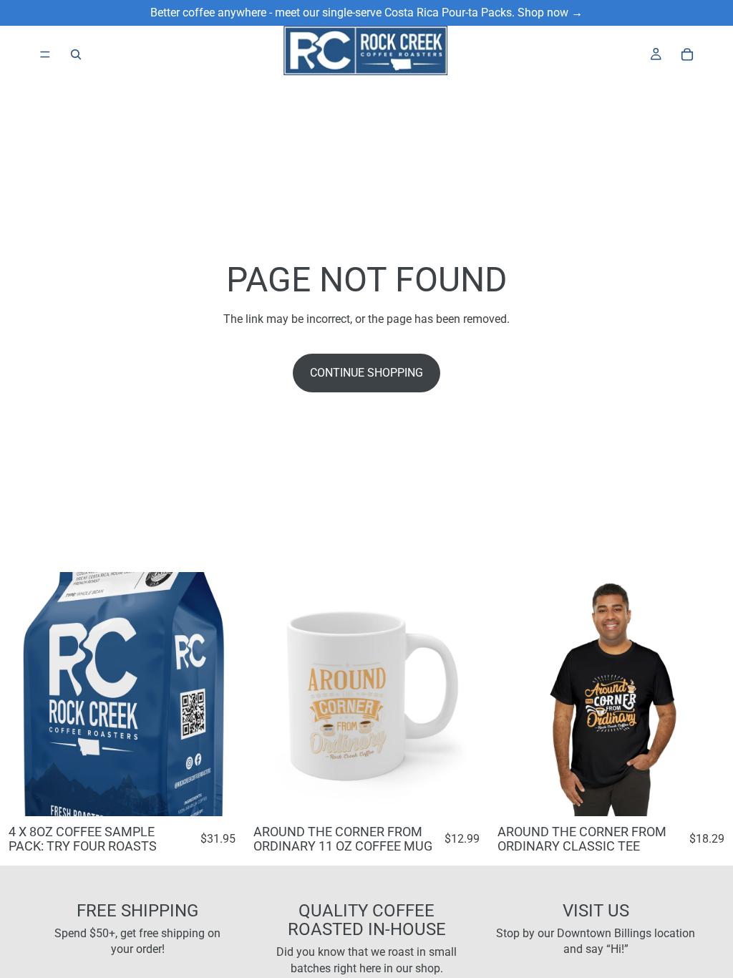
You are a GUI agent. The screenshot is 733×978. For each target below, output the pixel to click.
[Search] (76, 54)
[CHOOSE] (222, 794)
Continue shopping (366, 372)
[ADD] (467, 794)
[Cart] (687, 54)
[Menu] (45, 54)
